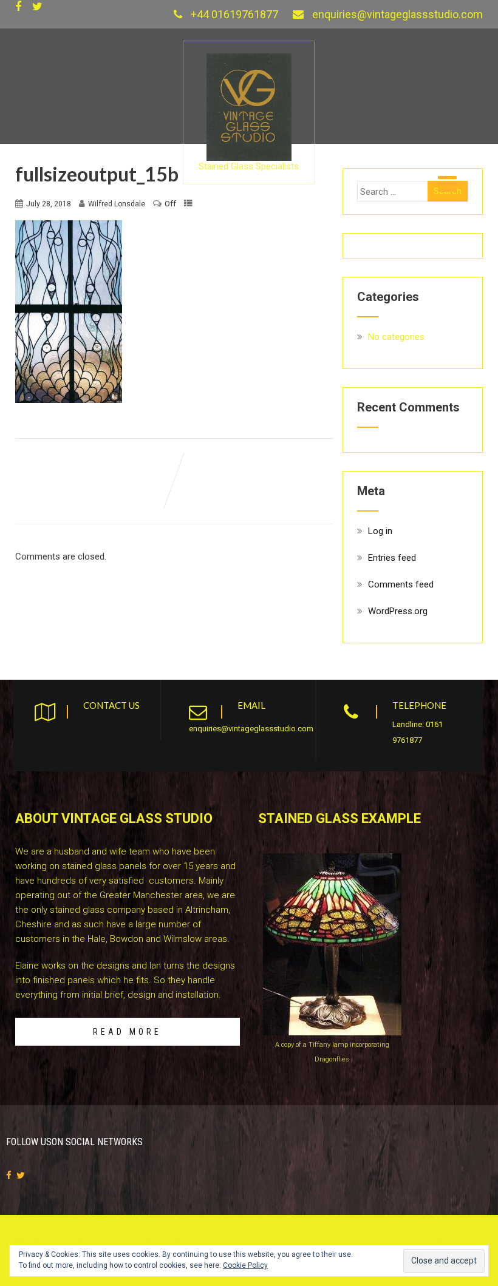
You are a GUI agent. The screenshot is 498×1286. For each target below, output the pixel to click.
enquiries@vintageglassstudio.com (397, 14)
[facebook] (18, 6)
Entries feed (392, 557)
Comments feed (401, 584)
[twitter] (37, 6)
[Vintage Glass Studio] (249, 58)
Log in (380, 531)
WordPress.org (398, 611)
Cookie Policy (245, 1265)
